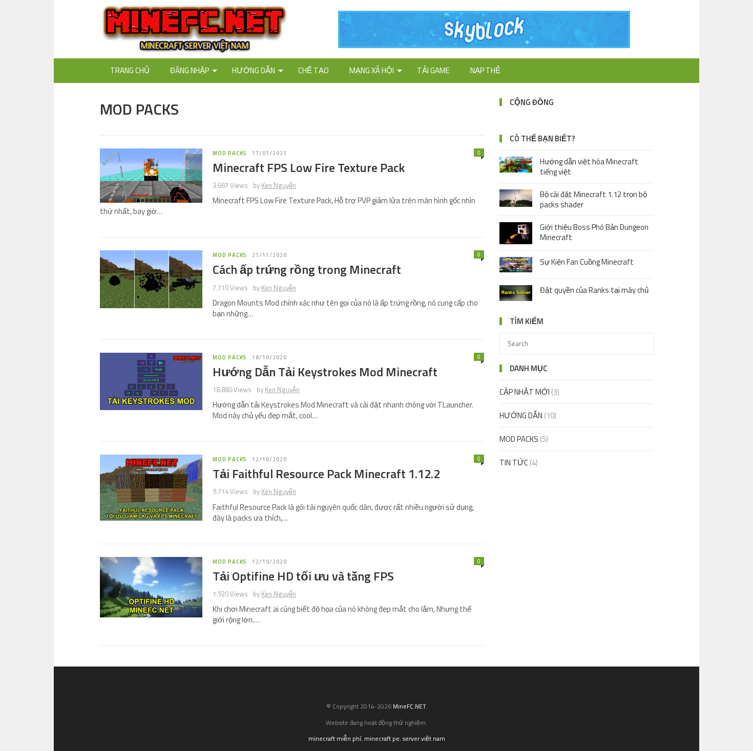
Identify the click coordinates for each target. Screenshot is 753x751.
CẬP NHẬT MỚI (524, 392)
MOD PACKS (230, 153)
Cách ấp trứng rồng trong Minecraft (307, 269)
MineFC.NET (409, 706)
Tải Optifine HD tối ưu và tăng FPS (303, 576)
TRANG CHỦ (130, 70)
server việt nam (424, 738)
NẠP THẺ (485, 70)
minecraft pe (382, 738)
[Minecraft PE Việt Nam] (484, 45)
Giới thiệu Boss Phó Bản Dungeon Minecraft (594, 232)
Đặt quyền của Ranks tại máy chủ (594, 290)
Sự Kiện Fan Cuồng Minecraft (587, 262)
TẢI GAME (433, 70)
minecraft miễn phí (334, 738)
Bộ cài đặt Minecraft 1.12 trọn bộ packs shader (593, 199)
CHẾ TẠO (313, 70)
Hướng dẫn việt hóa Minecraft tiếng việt (589, 167)
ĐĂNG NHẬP (189, 70)
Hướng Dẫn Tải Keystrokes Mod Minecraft (325, 371)
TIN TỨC (513, 462)
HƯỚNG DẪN (253, 70)
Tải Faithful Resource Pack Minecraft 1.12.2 (326, 473)
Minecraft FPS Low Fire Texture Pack (309, 167)
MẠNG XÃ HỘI (371, 70)
